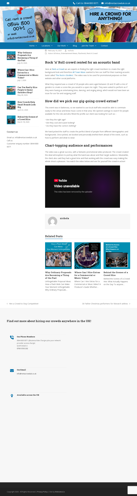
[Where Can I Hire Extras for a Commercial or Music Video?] (87, 255)
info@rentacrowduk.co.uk (117, 3)
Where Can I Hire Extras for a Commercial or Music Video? (87, 275)
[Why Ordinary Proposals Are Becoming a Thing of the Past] (58, 255)
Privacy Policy (42, 492)
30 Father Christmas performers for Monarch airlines (105, 303)
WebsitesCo (60, 492)
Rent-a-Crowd (58, 69)
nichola (71, 50)
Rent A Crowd (92, 53)
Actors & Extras (54, 53)
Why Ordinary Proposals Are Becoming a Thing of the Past (58, 275)
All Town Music (79, 72)
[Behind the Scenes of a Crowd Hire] (117, 255)
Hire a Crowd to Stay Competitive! (22, 303)
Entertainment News (69, 53)
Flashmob (82, 53)
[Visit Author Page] (52, 221)
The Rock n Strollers (64, 75)
